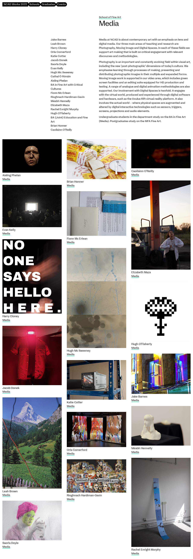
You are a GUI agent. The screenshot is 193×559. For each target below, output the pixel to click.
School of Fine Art (110, 17)
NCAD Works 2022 (15, 4)
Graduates (48, 4)
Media (6, 179)
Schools (34, 4)
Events (61, 4)
